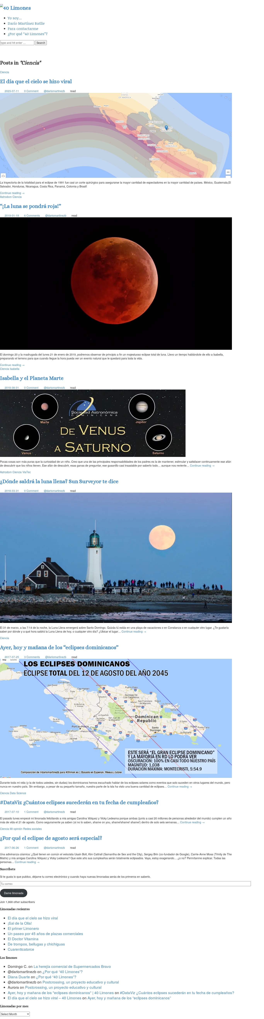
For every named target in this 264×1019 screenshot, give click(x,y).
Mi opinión (16, 829)
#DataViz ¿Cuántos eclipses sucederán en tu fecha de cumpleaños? (79, 802)
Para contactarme (23, 28)
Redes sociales (32, 829)
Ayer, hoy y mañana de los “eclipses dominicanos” (59, 647)
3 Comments (32, 657)
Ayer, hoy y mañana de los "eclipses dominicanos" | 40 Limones (61, 992)
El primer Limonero (23, 928)
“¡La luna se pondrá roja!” (30, 206)
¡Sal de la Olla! (20, 923)
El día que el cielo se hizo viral (36, 81)
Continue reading (12, 193)
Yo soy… (15, 17)
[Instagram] (148, 50)
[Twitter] (115, 50)
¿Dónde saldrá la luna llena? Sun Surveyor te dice (59, 481)
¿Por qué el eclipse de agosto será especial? (51, 838)
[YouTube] (137, 50)
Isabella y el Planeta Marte (32, 378)
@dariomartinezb (54, 91)
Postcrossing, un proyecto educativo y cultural (81, 981)
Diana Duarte (19, 976)
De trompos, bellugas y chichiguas (36, 943)
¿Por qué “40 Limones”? (28, 33)
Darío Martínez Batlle (26, 23)
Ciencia (4, 72)
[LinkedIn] (126, 50)
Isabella (14, 369)
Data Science (18, 793)
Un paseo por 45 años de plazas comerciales (45, 933)
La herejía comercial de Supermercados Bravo (72, 966)
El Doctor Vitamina (23, 938)
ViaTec (26, 472)
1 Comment (31, 812)
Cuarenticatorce (21, 949)
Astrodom (6, 197)
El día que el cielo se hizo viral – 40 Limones (44, 997)
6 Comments (32, 215)
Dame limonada (13, 893)
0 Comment (31, 91)
